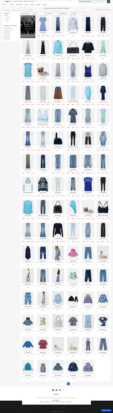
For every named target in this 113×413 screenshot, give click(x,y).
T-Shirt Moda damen (7, 27)
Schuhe (26, 4)
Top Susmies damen (7, 36)
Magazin (32, 1)
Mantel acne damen (7, 32)
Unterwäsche (19, 4)
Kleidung (12, 4)
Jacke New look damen (7, 31)
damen (15, 1)
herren (20, 1)
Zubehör (38, 4)
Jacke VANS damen (7, 35)
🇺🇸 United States (69, 401)
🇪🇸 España (48, 401)
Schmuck (44, 4)
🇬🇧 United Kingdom (60, 401)
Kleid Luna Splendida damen (8, 28)
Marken (26, 1)
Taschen (32, 4)
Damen (6, 15)
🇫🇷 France (42, 401)
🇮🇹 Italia (53, 401)
